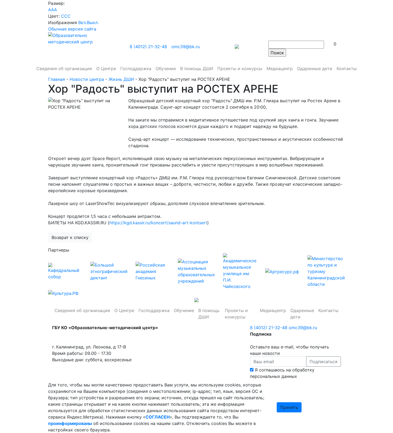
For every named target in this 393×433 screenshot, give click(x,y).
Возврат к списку (70, 237)
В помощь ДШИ (208, 314)
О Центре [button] (106, 68)
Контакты (347, 68)
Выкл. (93, 22)
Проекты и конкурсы (236, 314)
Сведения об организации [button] (64, 68)
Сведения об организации (82, 310)
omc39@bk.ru (185, 46)
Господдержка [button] (135, 68)
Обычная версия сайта (72, 29)
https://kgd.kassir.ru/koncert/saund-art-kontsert (158, 222)
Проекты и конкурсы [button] (239, 68)
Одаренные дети (314, 68)
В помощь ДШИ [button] (196, 68)
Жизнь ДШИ (122, 79)
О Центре (124, 310)
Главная (57, 79)
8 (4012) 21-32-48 (148, 46)
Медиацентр (273, 310)
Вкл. (82, 22)
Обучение (184, 310)
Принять (289, 407)
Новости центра (87, 79)
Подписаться (323, 361)
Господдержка (153, 310)
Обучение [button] (166, 68)
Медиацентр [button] (280, 68)
